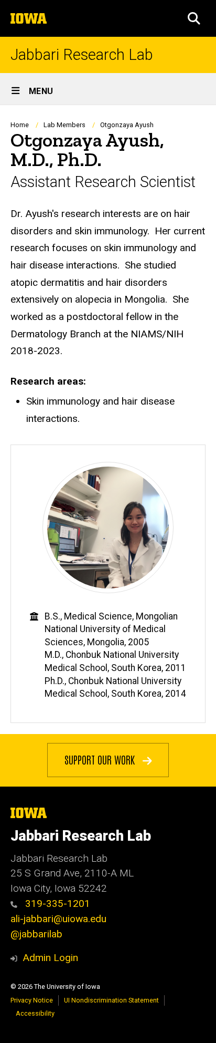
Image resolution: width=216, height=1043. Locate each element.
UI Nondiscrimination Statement (111, 1000)
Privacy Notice (31, 1000)
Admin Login (50, 958)
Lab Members (64, 125)
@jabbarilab (36, 934)
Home (19, 125)
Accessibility (35, 1013)
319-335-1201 (56, 903)
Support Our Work (100, 759)
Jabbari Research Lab (81, 55)
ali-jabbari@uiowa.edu (58, 919)
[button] (194, 18)
